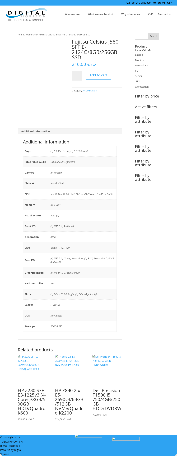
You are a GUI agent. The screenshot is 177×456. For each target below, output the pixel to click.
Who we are (72, 14)
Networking (141, 65)
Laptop (139, 54)
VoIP (150, 14)
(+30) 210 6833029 (140, 2)
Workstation (32, 34)
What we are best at (100, 14)
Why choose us (130, 14)
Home (21, 34)
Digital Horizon (10, 441)
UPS (137, 81)
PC (136, 70)
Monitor (139, 60)
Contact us (164, 14)
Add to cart (99, 75)
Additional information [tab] (35, 131)
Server (138, 76)
